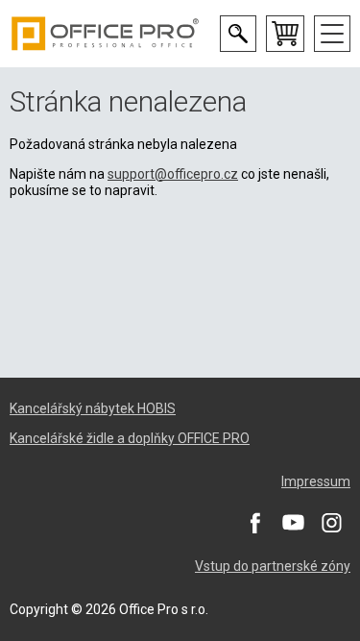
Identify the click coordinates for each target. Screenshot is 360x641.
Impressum (315, 481)
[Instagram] (331, 522)
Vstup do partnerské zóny (272, 566)
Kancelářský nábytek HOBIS (93, 408)
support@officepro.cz (173, 174)
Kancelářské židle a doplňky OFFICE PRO (130, 438)
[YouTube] (293, 522)
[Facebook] (254, 522)
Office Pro (106, 33)
